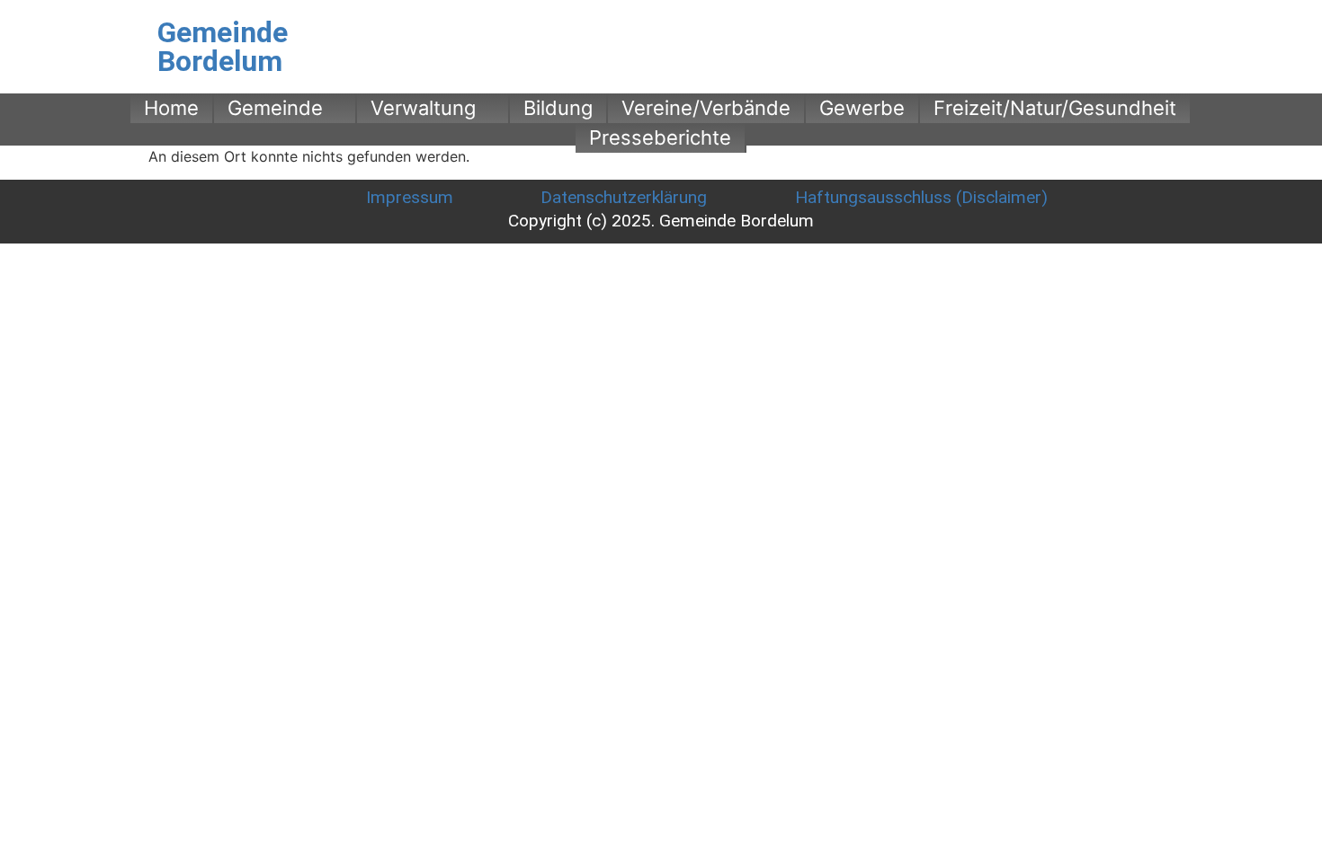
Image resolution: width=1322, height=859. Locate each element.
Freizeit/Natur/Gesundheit (1054, 108)
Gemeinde (275, 108)
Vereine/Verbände (706, 108)
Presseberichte (660, 137)
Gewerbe (862, 108)
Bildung (558, 108)
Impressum (409, 197)
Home (171, 108)
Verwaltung (423, 108)
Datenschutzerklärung (623, 197)
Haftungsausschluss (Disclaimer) (921, 197)
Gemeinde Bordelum (222, 46)
